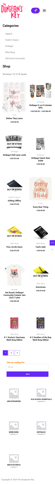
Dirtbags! (9, 46)
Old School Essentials (15, 58)
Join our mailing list (15, 362)
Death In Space (12, 40)
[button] (44, 10)
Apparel (8, 34)
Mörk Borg (10, 52)
